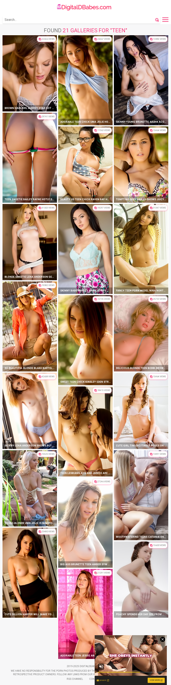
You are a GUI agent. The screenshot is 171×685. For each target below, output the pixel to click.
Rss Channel (75, 679)
